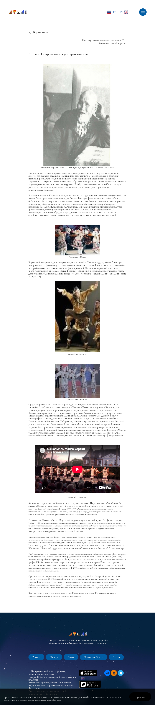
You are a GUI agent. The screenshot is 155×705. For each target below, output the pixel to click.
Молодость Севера (93, 657)
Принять (140, 697)
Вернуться (40, 32)
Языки (71, 657)
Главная (36, 657)
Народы (54, 657)
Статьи (116, 657)
